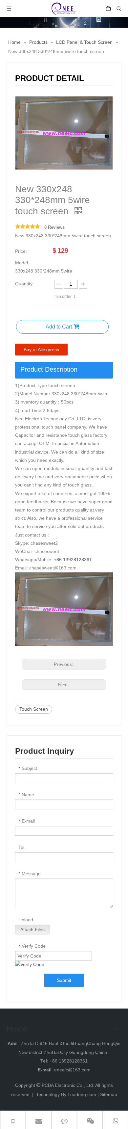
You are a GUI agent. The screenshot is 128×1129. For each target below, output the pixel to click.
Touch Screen (33, 709)
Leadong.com (82, 1094)
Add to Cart (59, 326)
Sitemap (108, 1094)
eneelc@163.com (72, 1069)
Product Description (48, 369)
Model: (22, 262)
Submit (64, 980)
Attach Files (32, 929)
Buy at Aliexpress (41, 349)
